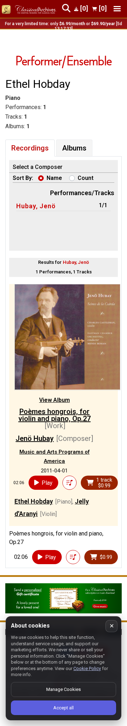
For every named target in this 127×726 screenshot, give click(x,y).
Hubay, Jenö (36, 206)
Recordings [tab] (30, 148)
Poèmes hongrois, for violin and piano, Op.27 (54, 415)
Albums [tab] (74, 148)
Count (85, 178)
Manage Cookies (63, 689)
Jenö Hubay (35, 438)
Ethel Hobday (33, 501)
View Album (54, 400)
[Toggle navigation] (117, 8)
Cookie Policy (87, 668)
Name (54, 178)
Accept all (63, 707)
